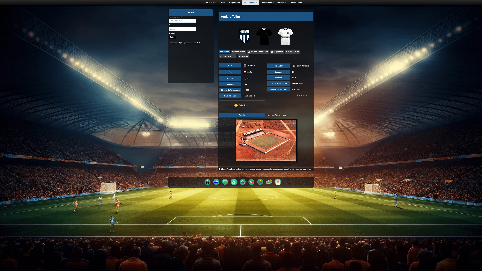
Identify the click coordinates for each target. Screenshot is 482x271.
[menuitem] (223, 2)
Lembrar (174, 33)
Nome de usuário (176, 17)
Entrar (172, 37)
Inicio (223, 2)
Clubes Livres (296, 2)
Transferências (228, 56)
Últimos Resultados (259, 51)
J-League (251, 65)
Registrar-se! (234, 2)
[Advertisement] (191, 64)
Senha (171, 25)
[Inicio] (210, 2)
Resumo (225, 51)
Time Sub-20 (293, 51)
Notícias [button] (281, 2)
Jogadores (278, 51)
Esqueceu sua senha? (190, 43)
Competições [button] (250, 2)
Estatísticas (239, 51)
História (244, 56)
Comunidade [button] (266, 2)
